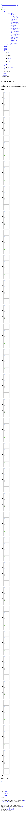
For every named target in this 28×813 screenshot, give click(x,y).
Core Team (9, 13)
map (22, 806)
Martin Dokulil (14, 17)
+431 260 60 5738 (10, 809)
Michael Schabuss (15, 31)
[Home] (9, 5)
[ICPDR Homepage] (3, 9)
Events (5, 49)
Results (5, 46)
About (5, 11)
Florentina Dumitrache (16, 23)
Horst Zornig (14, 32)
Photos (5, 50)
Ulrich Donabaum (15, 38)
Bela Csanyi (13, 14)
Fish (8, 52)
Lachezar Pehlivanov (15, 34)
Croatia (9, 59)
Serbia (8, 61)
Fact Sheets (10, 45)
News (5, 48)
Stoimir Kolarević (15, 20)
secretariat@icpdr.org (9, 808)
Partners (6, 64)
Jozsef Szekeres (14, 29)
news (6, 791)
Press (5, 65)
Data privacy (7, 793)
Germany (9, 53)
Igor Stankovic (14, 26)
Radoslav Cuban (14, 42)
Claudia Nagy (14, 16)
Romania (9, 62)
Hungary (9, 58)
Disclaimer (6, 795)
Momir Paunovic (15, 22)
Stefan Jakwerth (14, 37)
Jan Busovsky (14, 43)
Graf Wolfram (14, 40)
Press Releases (10, 67)
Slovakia (9, 56)
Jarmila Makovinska (15, 28)
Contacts (6, 68)
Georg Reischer (14, 25)
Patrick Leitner (14, 19)
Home (4, 73)
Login (2, 7)
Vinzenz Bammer (15, 35)
